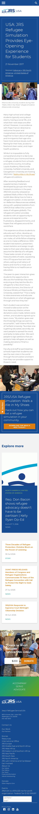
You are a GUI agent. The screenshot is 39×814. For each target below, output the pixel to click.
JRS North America (10, 759)
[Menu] (3, 3)
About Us (6, 766)
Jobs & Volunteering (8, 776)
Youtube (17, 809)
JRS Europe (7, 744)
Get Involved (7, 763)
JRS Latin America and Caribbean (16, 761)
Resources (6, 739)
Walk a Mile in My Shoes (24, 174)
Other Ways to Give (8, 783)
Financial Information (9, 774)
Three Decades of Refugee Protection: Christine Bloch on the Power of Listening (19, 547)
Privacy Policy (6, 807)
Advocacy (17, 70)
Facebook (4, 809)
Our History (5, 770)
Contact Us (6, 725)
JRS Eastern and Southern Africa (16, 751)
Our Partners (6, 731)
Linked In (13, 809)
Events (5, 788)
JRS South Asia (8, 756)
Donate (5, 781)
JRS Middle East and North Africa (16, 746)
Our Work (6, 729)
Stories (5, 736)
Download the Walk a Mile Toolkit (19, 426)
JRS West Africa (8, 749)
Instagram (8, 809)
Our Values (5, 768)
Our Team (5, 772)
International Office (10, 741)
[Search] (36, 3)
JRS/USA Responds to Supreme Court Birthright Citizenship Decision (16, 608)
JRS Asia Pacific (8, 754)
